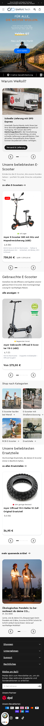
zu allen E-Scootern (12, 185)
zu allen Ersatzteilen (13, 466)
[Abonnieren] (39, 686)
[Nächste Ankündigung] (41, 2)
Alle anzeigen (9, 293)
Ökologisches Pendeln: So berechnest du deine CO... (19, 609)
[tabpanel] (22, 120)
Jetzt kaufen (22, 51)
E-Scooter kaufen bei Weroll (10, 413)
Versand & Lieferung (16, 147)
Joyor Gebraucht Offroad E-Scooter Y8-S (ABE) (21, 346)
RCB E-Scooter (9, 441)
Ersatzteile (28, 441)
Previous (10, 156)
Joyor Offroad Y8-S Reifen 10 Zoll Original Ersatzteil (20, 510)
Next (33, 156)
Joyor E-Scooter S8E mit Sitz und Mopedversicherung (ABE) (21, 239)
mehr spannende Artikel (14, 553)
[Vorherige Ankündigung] (2, 2)
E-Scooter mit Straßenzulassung (31, 413)
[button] (3, 9)
